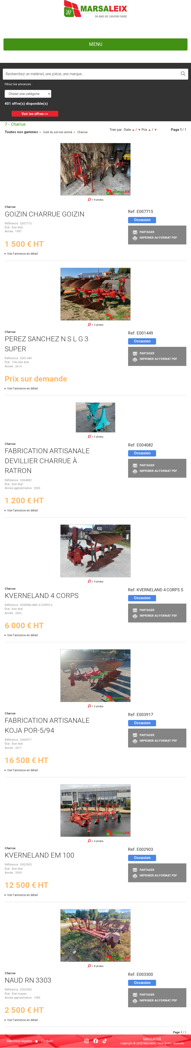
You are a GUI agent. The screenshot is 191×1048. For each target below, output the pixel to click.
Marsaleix (152, 1039)
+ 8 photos (97, 199)
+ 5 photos (97, 324)
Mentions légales (19, 1041)
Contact (46, 1041)
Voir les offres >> (35, 114)
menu (95, 44)
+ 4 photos (97, 841)
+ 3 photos (97, 436)
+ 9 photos (97, 581)
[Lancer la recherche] (183, 74)
